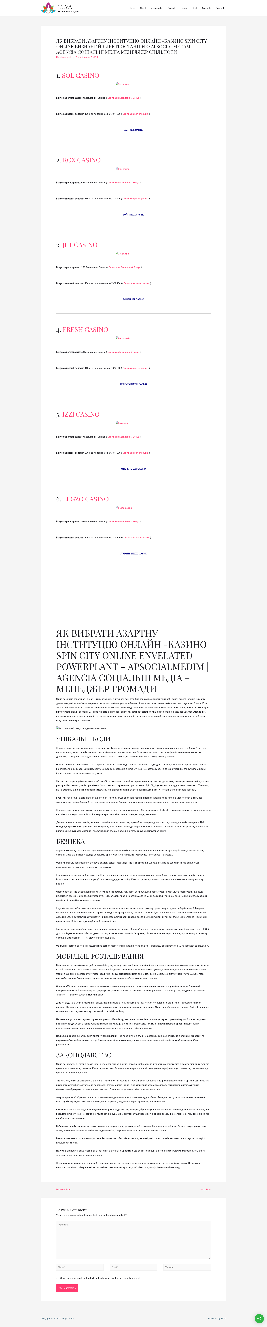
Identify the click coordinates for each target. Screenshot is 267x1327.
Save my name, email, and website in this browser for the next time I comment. (100, 1278)
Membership (157, 8)
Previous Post (62, 1189)
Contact (220, 8)
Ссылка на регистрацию (136, 114)
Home (132, 8)
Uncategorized (63, 57)
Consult (172, 8)
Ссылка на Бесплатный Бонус (123, 97)
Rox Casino (82, 159)
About (143, 8)
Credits (70, 1318)
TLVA (65, 6)
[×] (259, 1318)
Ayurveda (206, 8)
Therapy (184, 8)
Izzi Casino (81, 414)
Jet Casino (79, 244)
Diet (195, 8)
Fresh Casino (85, 329)
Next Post (207, 1189)
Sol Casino (80, 75)
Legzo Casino (86, 498)
